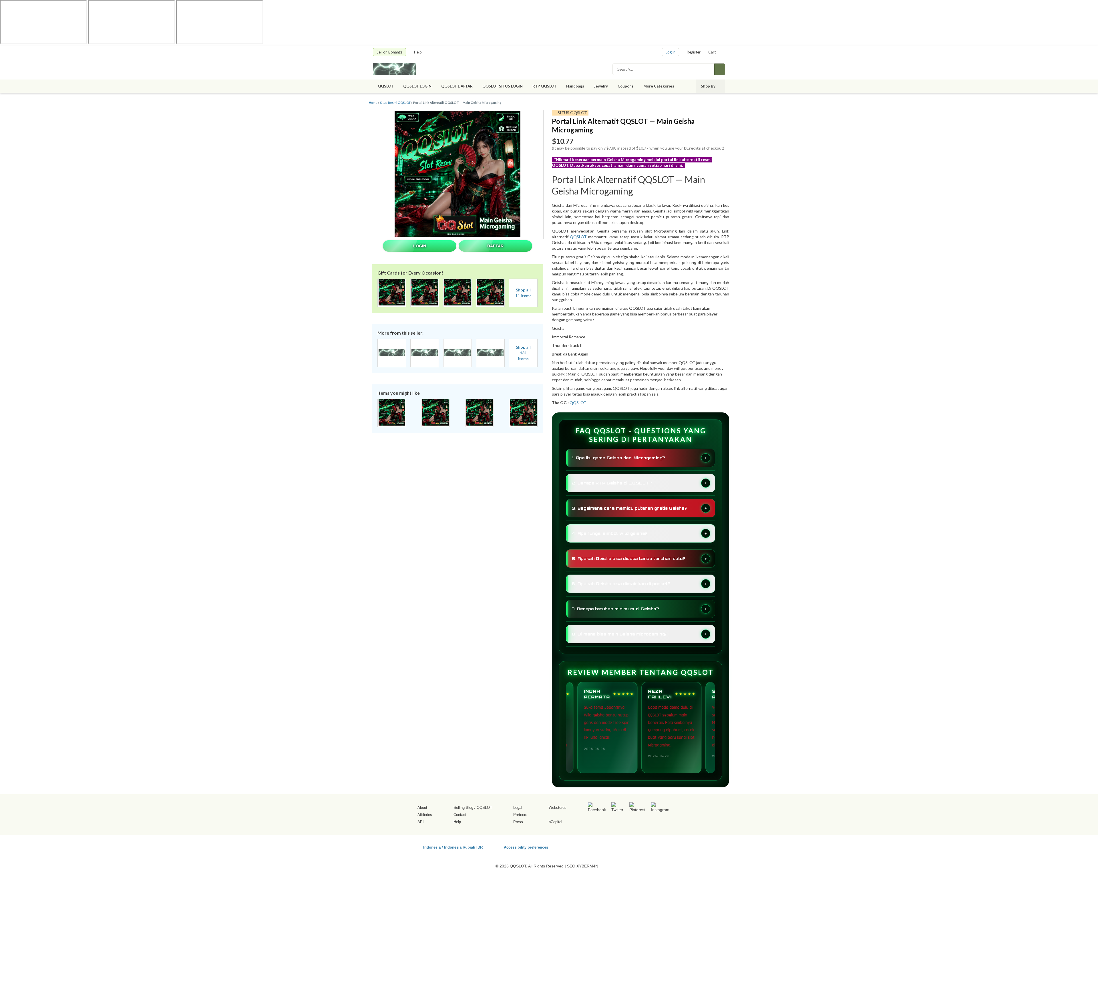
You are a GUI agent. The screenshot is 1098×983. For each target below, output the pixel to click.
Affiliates (424, 815)
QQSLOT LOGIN (417, 86)
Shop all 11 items (523, 292)
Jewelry (601, 86)
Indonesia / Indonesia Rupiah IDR (453, 847)
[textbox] (663, 69)
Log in (670, 52)
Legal (517, 807)
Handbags (575, 86)
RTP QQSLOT (544, 86)
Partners (520, 815)
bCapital (555, 822)
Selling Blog (463, 807)
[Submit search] (719, 69)
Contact (459, 815)
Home (373, 102)
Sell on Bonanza (390, 52)
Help (418, 52)
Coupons (626, 86)
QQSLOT (385, 86)
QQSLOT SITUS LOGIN (502, 86)
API (420, 822)
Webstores (557, 807)
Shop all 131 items (523, 353)
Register (694, 52)
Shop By (708, 86)
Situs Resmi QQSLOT (395, 102)
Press (518, 822)
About (422, 807)
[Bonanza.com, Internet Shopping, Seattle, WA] (643, 846)
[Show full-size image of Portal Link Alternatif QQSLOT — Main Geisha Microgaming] (457, 174)
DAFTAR (495, 246)
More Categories (659, 86)
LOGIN (419, 246)
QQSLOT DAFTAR (457, 86)
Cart (712, 52)
